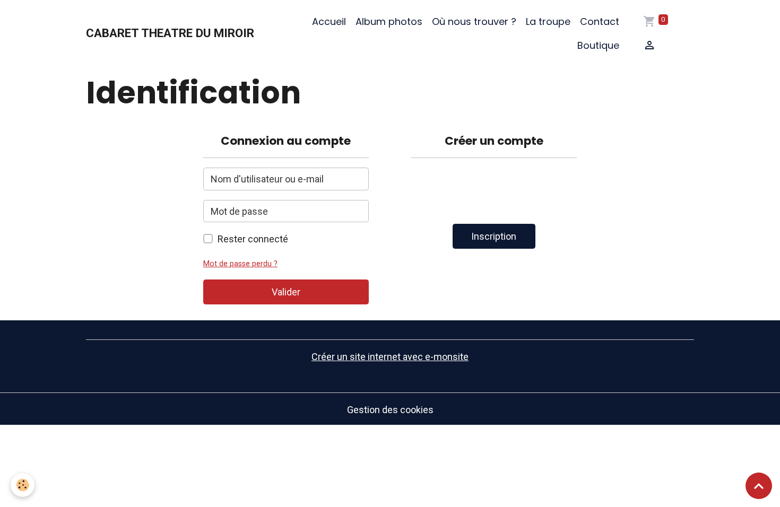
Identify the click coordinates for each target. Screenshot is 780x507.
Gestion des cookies (390, 409)
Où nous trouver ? (474, 21)
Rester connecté (253, 238)
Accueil (329, 21)
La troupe (548, 21)
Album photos (389, 21)
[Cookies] (22, 485)
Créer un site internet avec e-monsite (390, 356)
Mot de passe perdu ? (240, 263)
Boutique (598, 45)
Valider (286, 292)
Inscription (493, 236)
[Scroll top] (759, 486)
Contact (599, 21)
